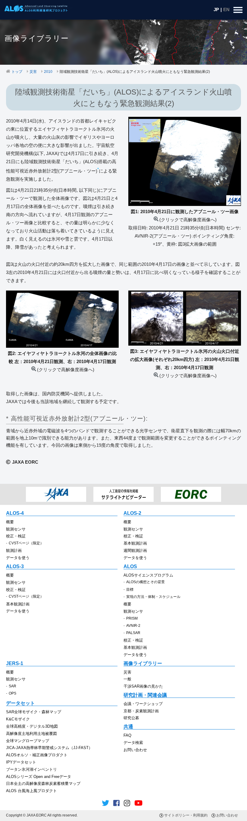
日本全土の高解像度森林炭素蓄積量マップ (43, 783)
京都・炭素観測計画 (141, 711)
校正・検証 (16, 536)
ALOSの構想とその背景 (145, 582)
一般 (127, 679)
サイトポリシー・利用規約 (186, 815)
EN (226, 9)
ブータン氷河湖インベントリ (31, 769)
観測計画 (14, 550)
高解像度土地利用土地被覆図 (31, 733)
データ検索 (133, 742)
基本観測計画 (135, 543)
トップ (16, 72)
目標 (129, 589)
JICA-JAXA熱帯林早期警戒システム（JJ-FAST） (49, 747)
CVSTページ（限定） (26, 543)
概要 (10, 522)
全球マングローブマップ (27, 741)
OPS (12, 693)
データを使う (18, 557)
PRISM (132, 618)
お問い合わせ (135, 750)
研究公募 (131, 718)
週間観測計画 (135, 550)
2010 (48, 72)
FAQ (127, 735)
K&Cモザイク (18, 719)
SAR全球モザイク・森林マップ (33, 712)
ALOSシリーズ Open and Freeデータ (38, 776)
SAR (12, 686)
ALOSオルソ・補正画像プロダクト (36, 755)
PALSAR (133, 633)
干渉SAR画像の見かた (143, 686)
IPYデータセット (21, 762)
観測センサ (16, 529)
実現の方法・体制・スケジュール (153, 597)
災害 (33, 72)
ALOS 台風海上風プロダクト (31, 790)
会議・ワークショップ (143, 703)
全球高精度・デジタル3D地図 (32, 726)
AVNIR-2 (133, 626)
